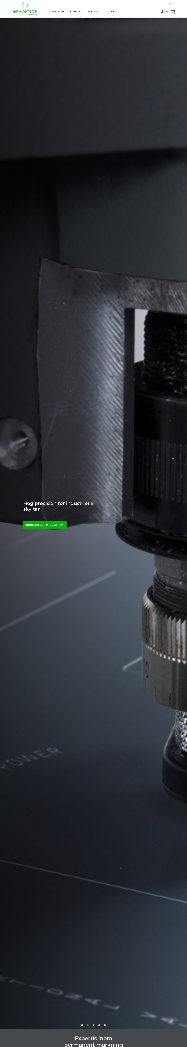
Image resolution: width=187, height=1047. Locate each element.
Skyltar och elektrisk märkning (49, 525)
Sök (163, 11)
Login (170, 3)
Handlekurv (173, 11)
